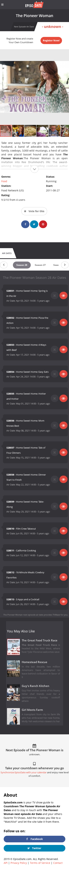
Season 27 (40, 265)
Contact (58, 863)
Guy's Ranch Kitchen (35, 686)
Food (4, 181)
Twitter (36, 848)
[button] (18, 131)
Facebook (36, 839)
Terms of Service (40, 863)
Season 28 (21, 265)
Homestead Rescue (34, 662)
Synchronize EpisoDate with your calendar (24, 772)
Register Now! (51, 40)
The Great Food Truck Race (39, 640)
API (6, 863)
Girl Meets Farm (32, 710)
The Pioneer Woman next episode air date (23, 614)
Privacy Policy (18, 863)
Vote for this (36, 211)
